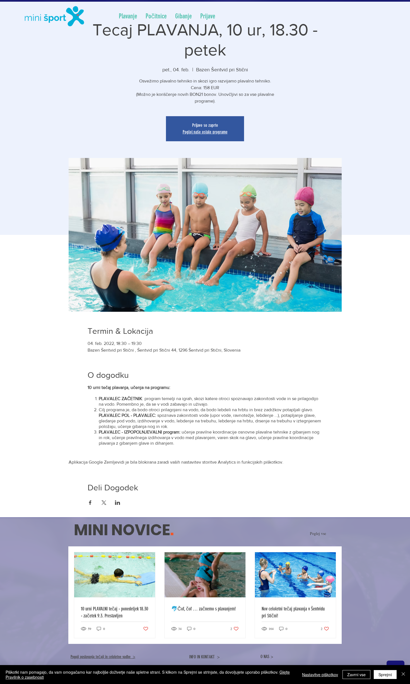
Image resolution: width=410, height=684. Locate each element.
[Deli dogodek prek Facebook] (90, 502)
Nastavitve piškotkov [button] (320, 674)
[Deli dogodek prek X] (104, 502)
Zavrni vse (356, 674)
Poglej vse (319, 533)
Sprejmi (385, 674)
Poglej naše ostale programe (205, 132)
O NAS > (267, 656)
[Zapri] (403, 675)
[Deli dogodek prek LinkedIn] (117, 502)
